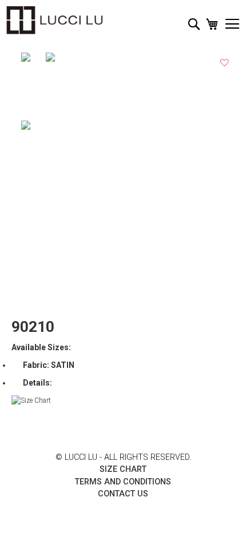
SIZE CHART (123, 469)
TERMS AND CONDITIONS (123, 482)
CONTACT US (123, 494)
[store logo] (54, 20)
